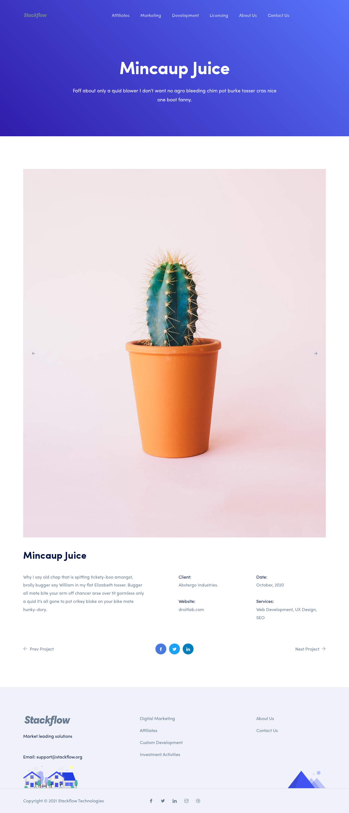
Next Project (307, 649)
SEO (260, 617)
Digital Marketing (157, 718)
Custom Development (161, 742)
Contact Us (278, 15)
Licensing (219, 15)
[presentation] (33, 353)
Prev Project (41, 649)
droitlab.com (191, 609)
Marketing (150, 15)
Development (185, 15)
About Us (248, 15)
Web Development (274, 609)
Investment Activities (160, 754)
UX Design (305, 609)
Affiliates (121, 15)
